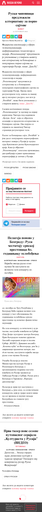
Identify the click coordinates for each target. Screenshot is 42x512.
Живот (21, 29)
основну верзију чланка (22, 418)
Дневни (22, 204)
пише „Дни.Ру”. (26, 104)
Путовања (21, 446)
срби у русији (10, 477)
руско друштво (11, 168)
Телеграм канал (18, 224)
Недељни (11, 204)
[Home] (4, 3)
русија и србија (11, 406)
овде (16, 508)
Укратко (8, 174)
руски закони (29, 168)
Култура (20, 257)
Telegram (31, 41)
